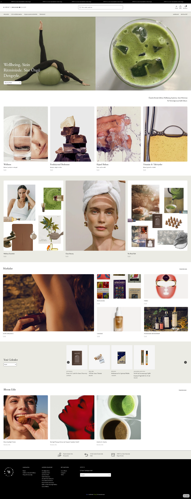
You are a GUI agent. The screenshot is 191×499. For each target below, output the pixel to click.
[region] (95, 53)
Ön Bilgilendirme (46, 471)
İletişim (24, 471)
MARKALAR (176, 14)
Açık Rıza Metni (45, 474)
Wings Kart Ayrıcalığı (27, 474)
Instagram (63, 473)
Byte (87, 494)
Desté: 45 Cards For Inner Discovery (76, 373)
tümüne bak (183, 269)
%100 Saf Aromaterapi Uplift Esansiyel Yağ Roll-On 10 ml (142, 375)
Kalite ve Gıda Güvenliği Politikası (49, 484)
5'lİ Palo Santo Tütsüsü (95, 373)
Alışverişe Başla (8, 82)
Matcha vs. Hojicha (102, 442)
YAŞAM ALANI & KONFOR (30, 14)
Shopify (95, 494)
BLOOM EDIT (184, 14)
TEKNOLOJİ (42, 14)
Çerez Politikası (45, 486)
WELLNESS (6, 14)
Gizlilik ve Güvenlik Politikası (29, 473)
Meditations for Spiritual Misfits (120, 373)
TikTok (62, 474)
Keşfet (5, 170)
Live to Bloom (64, 471)
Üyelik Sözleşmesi (46, 476)
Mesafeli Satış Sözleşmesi (48, 478)
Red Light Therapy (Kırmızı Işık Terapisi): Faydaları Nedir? (64, 442)
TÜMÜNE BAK (182, 390)
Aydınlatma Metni (46, 473)
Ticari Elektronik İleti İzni (47, 480)
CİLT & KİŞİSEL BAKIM (16, 14)
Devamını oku (7, 444)
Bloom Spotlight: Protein (10, 442)
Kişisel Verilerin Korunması (48, 482)
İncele (4, 336)
